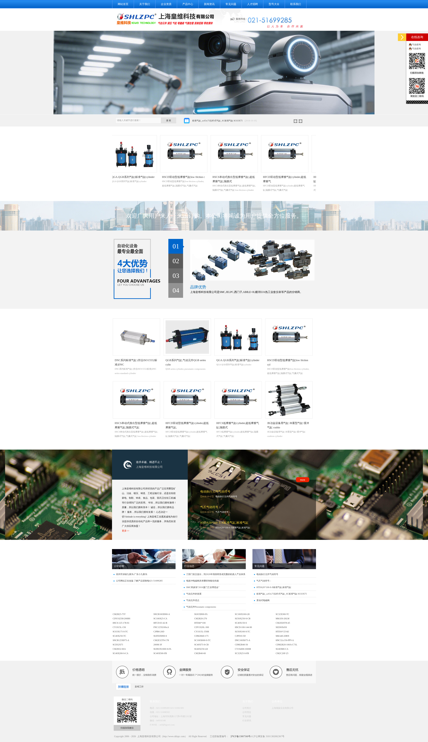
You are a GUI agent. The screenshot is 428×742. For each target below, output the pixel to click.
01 (176, 246)
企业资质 (166, 4)
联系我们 (295, 4)
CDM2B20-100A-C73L (286, 644)
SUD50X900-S (160, 636)
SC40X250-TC (119, 636)
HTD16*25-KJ (282, 631)
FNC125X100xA (161, 627)
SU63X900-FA (200, 614)
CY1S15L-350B (201, 631)
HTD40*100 (200, 623)
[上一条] (295, 122)
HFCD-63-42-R (160, 623)
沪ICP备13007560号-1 (241, 736)
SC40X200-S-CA (120, 653)
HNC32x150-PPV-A (285, 640)
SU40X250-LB (201, 649)
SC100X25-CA (160, 618)
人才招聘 (252, 4)
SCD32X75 (118, 644)
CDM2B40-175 (201, 636)
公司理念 (246, 712)
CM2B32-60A (119, 649)
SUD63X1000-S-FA (162, 649)
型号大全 (274, 4)
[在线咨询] (402, 37)
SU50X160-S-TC (242, 631)
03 (176, 275)
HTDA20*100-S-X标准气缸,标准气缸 (224, 522)
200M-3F (157, 644)
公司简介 (246, 708)
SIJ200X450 (281, 627)
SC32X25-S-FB (242, 653)
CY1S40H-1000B (243, 649)
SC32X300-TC (282, 614)
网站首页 (123, 4)
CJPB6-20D (158, 631)
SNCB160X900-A (161, 614)
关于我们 (144, 4)
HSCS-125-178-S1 (121, 623)
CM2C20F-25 (282, 653)
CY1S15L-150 (119, 627)
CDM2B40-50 (241, 644)
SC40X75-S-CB (201, 644)
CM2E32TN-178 (161, 640)
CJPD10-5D (240, 636)
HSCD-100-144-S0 (243, 627)
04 (176, 290)
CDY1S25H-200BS (121, 618)
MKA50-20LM (282, 618)
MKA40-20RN (282, 636)
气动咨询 (416, 44)
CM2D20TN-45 (283, 623)
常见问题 (231, 4)
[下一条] (300, 122)
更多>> (125, 530)
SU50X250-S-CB (242, 618)
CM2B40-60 (200, 653)
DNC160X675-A (242, 640)
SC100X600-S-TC (202, 640)
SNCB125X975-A (121, 640)
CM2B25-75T (119, 614)
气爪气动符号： (210, 507)
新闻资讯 (209, 4)
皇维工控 (139, 686)
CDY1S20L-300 (201, 627)
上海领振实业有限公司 (282, 708)
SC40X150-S (241, 623)
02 (176, 261)
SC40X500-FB (160, 653)
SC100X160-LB (242, 614)
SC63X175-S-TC (120, 631)
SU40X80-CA (282, 649)
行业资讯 (246, 720)
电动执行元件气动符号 (215, 491)
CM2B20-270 (200, 618)
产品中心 (187, 4)
